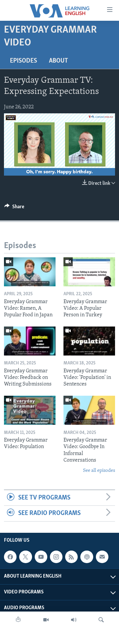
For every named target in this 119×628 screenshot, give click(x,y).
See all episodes (99, 470)
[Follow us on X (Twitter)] (25, 557)
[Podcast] (86, 557)
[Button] (14, 208)
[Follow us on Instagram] (56, 557)
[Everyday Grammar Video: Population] (30, 410)
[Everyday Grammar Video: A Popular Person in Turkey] (89, 271)
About (58, 61)
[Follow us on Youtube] (41, 557)
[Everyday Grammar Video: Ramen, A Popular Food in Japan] (30, 271)
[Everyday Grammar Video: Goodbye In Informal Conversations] (89, 410)
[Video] (46, 620)
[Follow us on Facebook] (10, 557)
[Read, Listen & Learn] (18, 620)
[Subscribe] (102, 557)
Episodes (23, 61)
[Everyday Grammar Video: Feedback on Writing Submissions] (30, 341)
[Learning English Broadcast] (74, 620)
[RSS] (71, 557)
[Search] (101, 620)
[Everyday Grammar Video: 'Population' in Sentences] (89, 341)
